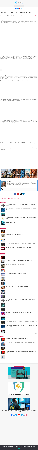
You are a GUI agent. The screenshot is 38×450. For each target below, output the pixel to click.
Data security (9, 127)
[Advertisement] (19, 30)
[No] (36, 447)
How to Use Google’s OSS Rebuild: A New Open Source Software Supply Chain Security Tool (21, 243)
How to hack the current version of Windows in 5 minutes (16, 230)
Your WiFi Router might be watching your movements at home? (16, 282)
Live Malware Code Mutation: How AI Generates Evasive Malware (17, 338)
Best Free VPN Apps (9, 277)
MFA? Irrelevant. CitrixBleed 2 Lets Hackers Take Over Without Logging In (18, 247)
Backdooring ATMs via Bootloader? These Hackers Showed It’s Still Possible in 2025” (20, 342)
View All (36, 225)
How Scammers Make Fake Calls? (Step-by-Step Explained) (16, 273)
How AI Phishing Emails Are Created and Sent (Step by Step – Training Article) (19, 260)
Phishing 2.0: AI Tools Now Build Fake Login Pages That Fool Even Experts (18, 312)
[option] (7, 173)
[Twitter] (2, 189)
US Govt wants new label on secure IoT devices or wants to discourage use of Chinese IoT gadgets (19, 395)
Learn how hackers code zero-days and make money (15, 234)
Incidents (9, 198)
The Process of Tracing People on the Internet (14, 290)
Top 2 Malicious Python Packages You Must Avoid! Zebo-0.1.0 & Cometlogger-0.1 (19, 355)
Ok (19, 448)
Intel (14, 198)
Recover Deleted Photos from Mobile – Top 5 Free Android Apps (17, 286)
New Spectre (17, 198)
